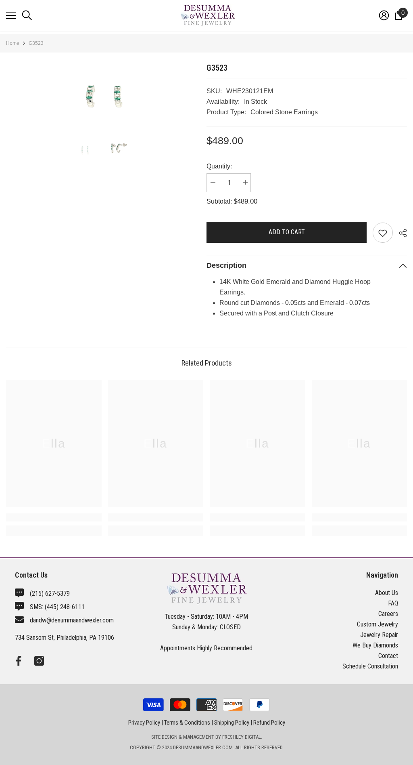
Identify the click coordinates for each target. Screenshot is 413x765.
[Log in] (384, 15)
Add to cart (287, 232)
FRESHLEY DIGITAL (241, 737)
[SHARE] (400, 233)
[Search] (27, 15)
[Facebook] (18, 661)
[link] (54, 517)
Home (12, 43)
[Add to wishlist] (383, 233)
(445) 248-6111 (65, 607)
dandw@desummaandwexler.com (72, 620)
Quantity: (219, 166)
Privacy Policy (144, 722)
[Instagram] (39, 661)
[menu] (11, 15)
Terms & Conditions (187, 722)
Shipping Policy (231, 722)
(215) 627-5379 (50, 593)
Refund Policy (269, 722)
